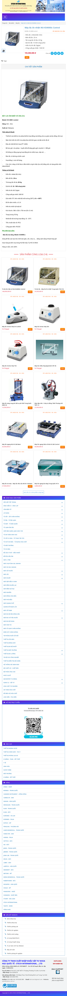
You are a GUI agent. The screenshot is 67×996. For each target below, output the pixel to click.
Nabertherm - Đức (9, 881)
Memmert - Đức (8, 870)
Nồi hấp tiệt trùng (9, 502)
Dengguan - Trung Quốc (11, 805)
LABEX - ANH (7, 862)
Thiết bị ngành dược (10, 748)
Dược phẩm (7, 770)
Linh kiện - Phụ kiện (9, 697)
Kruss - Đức (7, 859)
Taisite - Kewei (8, 906)
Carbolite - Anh (8, 798)
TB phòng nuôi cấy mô (10, 635)
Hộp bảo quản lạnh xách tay (13, 531)
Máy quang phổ (8, 603)
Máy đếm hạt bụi (8, 589)
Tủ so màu (6, 549)
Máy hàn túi (7, 625)
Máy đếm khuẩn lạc (9, 585)
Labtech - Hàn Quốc (10, 866)
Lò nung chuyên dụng (13, 942)
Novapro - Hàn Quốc (10, 884)
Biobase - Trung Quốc (10, 790)
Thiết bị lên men (8, 639)
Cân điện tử (7, 509)
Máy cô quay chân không (12, 628)
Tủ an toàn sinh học (10, 534)
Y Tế (4, 763)
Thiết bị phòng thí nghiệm (14, 953)
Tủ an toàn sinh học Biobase (15, 946)
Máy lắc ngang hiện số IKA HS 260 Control (47, 444)
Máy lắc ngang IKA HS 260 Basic (11, 444)
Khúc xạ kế (7, 675)
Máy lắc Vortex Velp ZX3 (42, 326)
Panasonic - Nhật (9, 891)
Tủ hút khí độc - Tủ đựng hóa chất (15, 542)
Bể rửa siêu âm (8, 556)
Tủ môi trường (8, 545)
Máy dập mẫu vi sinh (10, 581)
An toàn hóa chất (9, 690)
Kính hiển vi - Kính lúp (10, 506)
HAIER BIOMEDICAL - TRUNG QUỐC (13, 830)
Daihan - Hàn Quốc (9, 801)
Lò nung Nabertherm (13, 938)
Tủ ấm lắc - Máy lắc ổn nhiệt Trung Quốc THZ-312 (49, 289)
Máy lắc (6, 574)
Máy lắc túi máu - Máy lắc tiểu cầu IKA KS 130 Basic (17, 483)
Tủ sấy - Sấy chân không (11, 516)
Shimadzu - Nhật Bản (10, 895)
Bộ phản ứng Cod (9, 672)
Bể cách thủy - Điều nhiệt (11, 552)
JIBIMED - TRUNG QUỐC (10, 852)
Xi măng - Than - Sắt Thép (11, 759)
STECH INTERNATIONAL (10, 902)
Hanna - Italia (8, 837)
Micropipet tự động (10, 679)
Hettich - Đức (7, 841)
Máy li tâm (6, 560)
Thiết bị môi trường (10, 650)
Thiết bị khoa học (12, 922)
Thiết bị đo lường (9, 654)
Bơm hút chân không (10, 632)
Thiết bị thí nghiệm (12, 930)
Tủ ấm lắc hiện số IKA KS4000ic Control (13, 289)
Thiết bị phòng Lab (12, 926)
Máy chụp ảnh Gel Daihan (12, 563)
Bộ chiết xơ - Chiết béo (11, 668)
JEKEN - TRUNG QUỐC (9, 848)
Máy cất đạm (7, 610)
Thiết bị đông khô (9, 643)
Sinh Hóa (6, 766)
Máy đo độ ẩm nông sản (11, 614)
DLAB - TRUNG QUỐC (9, 808)
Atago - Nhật (7, 787)
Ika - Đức (6, 844)
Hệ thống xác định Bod (11, 664)
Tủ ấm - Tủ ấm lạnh (9, 520)
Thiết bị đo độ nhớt (10, 646)
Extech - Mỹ (7, 823)
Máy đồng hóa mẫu (9, 596)
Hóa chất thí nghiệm (10, 686)
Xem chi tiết (28, 286)
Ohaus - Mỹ (7, 888)
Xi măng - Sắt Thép (9, 777)
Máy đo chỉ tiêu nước (10, 617)
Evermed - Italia (8, 819)
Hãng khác (7, 909)
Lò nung (6, 513)
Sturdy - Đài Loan (9, 899)
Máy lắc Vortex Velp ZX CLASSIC (11, 326)
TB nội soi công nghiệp (11, 657)
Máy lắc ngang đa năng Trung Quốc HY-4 (47, 483)
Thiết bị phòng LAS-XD (10, 755)
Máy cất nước (8, 571)
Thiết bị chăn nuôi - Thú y (11, 752)
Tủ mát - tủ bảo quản (10, 524)
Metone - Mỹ (7, 873)
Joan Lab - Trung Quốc (10, 855)
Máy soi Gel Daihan (9, 567)
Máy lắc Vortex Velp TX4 (9, 366)
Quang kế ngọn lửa (10, 607)
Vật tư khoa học (11, 919)
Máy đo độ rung (8, 621)
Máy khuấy (7, 578)
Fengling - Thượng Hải (11, 826)
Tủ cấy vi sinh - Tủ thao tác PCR (13, 538)
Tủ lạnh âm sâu (8, 527)
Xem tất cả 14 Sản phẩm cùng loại (33, 492)
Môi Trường (7, 773)
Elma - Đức (7, 812)
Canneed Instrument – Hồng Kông (14, 794)
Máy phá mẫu (7, 599)
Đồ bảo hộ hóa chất (10, 693)
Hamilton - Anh (8, 834)
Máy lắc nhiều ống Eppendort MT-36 (45, 366)
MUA (27, 57)
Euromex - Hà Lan (9, 816)
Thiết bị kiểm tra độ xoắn (11, 661)
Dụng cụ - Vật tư (8, 682)
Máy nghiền (7, 592)
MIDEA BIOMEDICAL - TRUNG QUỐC (13, 877)
